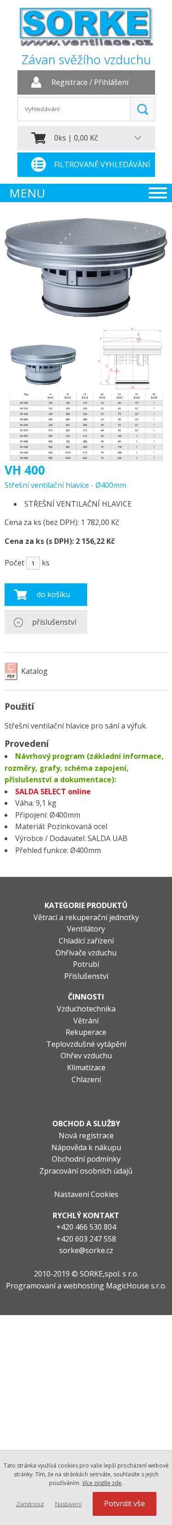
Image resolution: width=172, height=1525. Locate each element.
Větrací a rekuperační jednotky (86, 917)
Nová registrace (86, 1135)
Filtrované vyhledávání (102, 164)
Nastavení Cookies (86, 1194)
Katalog (34, 671)
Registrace (69, 83)
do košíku (53, 594)
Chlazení (86, 1079)
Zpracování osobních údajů (86, 1171)
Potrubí (86, 964)
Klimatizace (86, 1067)
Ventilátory (86, 929)
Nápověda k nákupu (86, 1147)
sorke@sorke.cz (86, 1250)
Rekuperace (86, 1032)
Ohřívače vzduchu (86, 953)
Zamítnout (30, 1504)
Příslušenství (86, 976)
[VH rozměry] (86, 394)
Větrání (86, 1021)
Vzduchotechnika (86, 1009)
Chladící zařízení (86, 941)
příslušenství (54, 622)
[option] (86, 394)
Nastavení (68, 1504)
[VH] (86, 314)
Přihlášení (111, 83)
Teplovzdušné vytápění (86, 1044)
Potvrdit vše (124, 1503)
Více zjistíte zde (102, 1483)
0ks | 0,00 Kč (76, 138)
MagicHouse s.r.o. (136, 1286)
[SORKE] (86, 30)
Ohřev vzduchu (86, 1056)
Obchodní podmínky (86, 1159)
